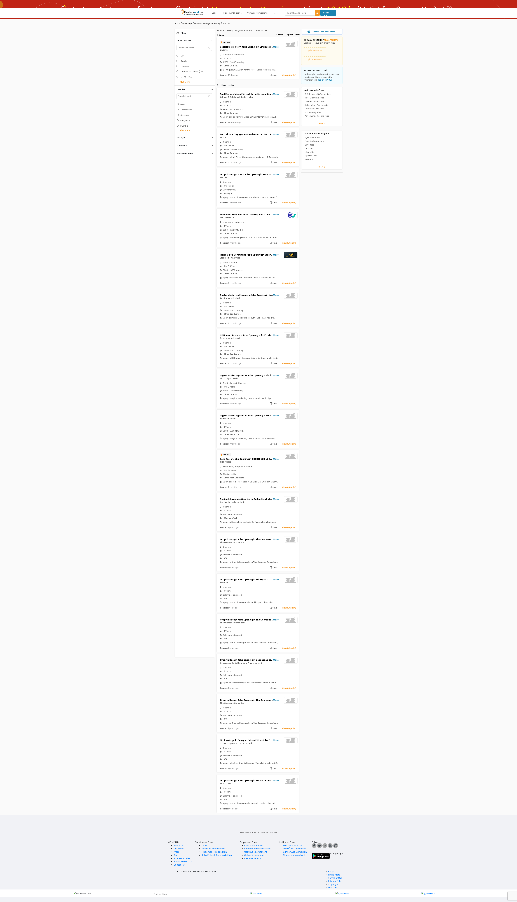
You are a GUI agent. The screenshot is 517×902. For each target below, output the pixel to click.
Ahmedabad (186, 109)
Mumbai (184, 126)
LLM (182, 55)
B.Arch (184, 61)
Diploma (185, 66)
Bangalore (185, 120)
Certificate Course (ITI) (192, 71)
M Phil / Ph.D (186, 76)
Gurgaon (184, 115)
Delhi (182, 104)
